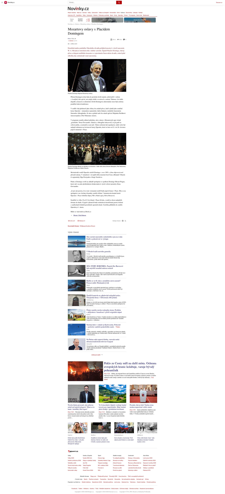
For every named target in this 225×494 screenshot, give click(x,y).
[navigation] (2, 2)
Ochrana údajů (124, 488)
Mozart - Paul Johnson (79, 215)
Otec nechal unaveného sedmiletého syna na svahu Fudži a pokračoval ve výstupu (104, 238)
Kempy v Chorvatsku (134, 458)
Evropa (88, 254)
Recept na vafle (117, 468)
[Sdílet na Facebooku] (123, 221)
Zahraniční (95, 12)
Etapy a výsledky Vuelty (89, 460)
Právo (69, 38)
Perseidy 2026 (113, 476)
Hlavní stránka (72, 12)
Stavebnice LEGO (97, 482)
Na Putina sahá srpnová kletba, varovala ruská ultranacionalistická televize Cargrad (102, 340)
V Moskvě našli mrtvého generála (98, 251)
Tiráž (96, 488)
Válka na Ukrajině (104, 12)
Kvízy (115, 15)
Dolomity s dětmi (132, 470)
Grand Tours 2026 (88, 470)
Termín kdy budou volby (74, 465)
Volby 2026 (71, 458)
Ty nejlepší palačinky (119, 458)
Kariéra (92, 488)
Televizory (133, 482)
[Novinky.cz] (78, 9)
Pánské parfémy (151, 482)
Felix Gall (85, 468)
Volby (89, 12)
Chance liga (101, 458)
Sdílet (120, 39)
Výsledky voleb (72, 463)
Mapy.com (93, 476)
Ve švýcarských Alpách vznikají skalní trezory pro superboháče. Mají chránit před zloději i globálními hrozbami (112, 407)
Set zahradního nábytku (128, 479)
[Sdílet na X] (125, 221)
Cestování (89, 15)
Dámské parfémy (108, 482)
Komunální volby (72, 470)
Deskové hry (125, 482)
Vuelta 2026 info (87, 458)
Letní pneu (117, 482)
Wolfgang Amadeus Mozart (87, 226)
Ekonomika (129, 12)
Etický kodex (114, 488)
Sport (111, 15)
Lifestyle (135, 12)
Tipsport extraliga (103, 463)
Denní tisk (139, 15)
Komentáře (113, 12)
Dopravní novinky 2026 (149, 463)
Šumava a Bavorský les (134, 463)
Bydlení (88, 314)
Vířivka (147, 479)
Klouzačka (117, 479)
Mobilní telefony (86, 482)
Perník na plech (117, 470)
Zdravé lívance (117, 463)
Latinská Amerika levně (134, 468)
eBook (114, 39)
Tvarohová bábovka (118, 465)
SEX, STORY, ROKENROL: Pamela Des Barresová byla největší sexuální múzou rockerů (104, 267)
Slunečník (110, 479)
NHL (99, 470)
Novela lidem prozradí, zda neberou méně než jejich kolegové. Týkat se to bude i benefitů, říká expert (81, 407)
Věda (84, 15)
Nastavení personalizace (147, 488)
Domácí (84, 12)
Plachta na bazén (94, 479)
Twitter (80, 488)
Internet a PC (71, 15)
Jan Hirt (85, 463)
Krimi (118, 12)
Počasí (126, 15)
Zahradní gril (139, 479)
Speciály (120, 15)
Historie (95, 15)
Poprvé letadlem (132, 460)
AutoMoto (79, 15)
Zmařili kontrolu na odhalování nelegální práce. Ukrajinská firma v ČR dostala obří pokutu (103, 296)
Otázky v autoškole (148, 468)
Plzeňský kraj (89, 300)
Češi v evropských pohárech (136, 476)
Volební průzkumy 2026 (74, 460)
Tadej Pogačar (87, 465)
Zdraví (88, 285)
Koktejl (140, 12)
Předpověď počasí (103, 476)
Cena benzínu (122, 476)
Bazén (85, 479)
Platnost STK (146, 470)
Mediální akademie (104, 488)
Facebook (74, 488)
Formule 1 (101, 468)
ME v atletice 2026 (103, 465)
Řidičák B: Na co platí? (149, 465)
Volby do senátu (72, 468)
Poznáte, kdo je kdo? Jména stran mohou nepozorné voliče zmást (141, 406)
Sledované (146, 15)
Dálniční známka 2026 (149, 460)
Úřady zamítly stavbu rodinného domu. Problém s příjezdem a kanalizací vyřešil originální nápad (104, 311)
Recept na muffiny (118, 460)
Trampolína (103, 479)
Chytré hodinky (141, 482)
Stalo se (79, 12)
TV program (132, 15)
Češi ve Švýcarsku (133, 465)
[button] (97, 75)
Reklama (86, 488)
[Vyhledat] (119, 2)
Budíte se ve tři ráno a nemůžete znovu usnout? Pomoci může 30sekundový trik (103, 282)
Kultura (123, 12)
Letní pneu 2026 (147, 458)
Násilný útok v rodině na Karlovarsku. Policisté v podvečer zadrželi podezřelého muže (103, 326)
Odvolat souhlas (133, 488)
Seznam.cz (219, 2)
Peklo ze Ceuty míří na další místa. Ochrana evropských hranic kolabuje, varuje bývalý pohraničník (130, 366)
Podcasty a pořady (104, 15)
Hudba (88, 270)
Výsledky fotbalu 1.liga (104, 460)
